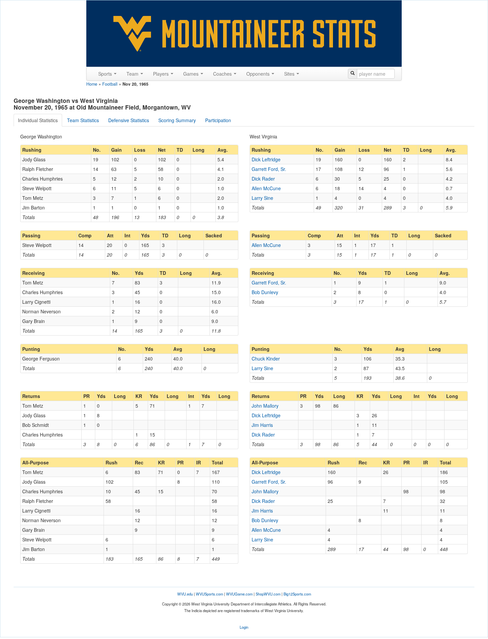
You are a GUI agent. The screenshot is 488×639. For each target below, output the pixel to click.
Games (191, 73)
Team (133, 73)
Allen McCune (266, 188)
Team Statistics (83, 120)
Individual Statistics (38, 120)
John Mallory (265, 405)
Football (110, 84)
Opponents (258, 73)
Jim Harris (262, 425)
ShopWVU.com (268, 594)
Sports (105, 73)
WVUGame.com (239, 594)
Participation (218, 120)
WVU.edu (185, 594)
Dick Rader (263, 178)
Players (161, 73)
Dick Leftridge (266, 159)
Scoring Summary (177, 120)
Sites (290, 73)
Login (244, 627)
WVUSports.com (209, 594)
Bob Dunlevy (265, 292)
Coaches (223, 73)
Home (91, 84)
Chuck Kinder (266, 358)
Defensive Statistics (128, 120)
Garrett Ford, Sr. (269, 169)
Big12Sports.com (297, 594)
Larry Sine (262, 198)
